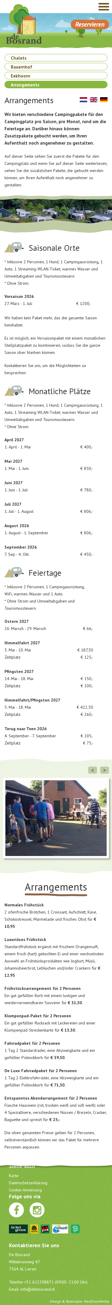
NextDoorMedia (96, 1301)
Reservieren (90, 24)
